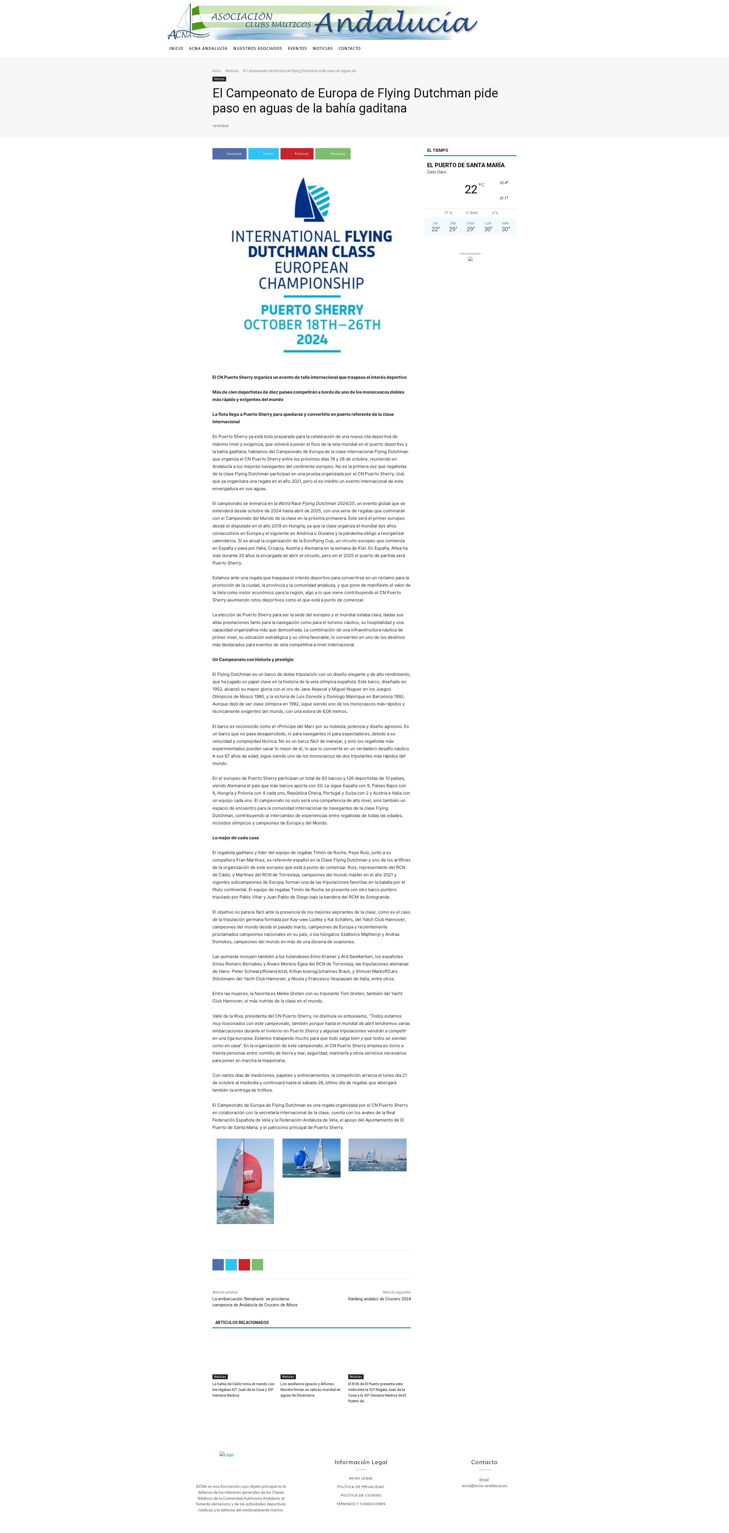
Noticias (232, 70)
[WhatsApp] (257, 1264)
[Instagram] (525, 49)
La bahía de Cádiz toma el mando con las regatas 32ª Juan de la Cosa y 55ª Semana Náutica (243, 1389)
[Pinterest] (244, 1264)
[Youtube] (542, 49)
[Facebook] (517, 49)
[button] (555, 48)
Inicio (216, 70)
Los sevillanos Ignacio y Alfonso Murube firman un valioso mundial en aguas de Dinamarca (310, 1389)
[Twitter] (534, 49)
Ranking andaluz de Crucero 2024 (379, 1298)
